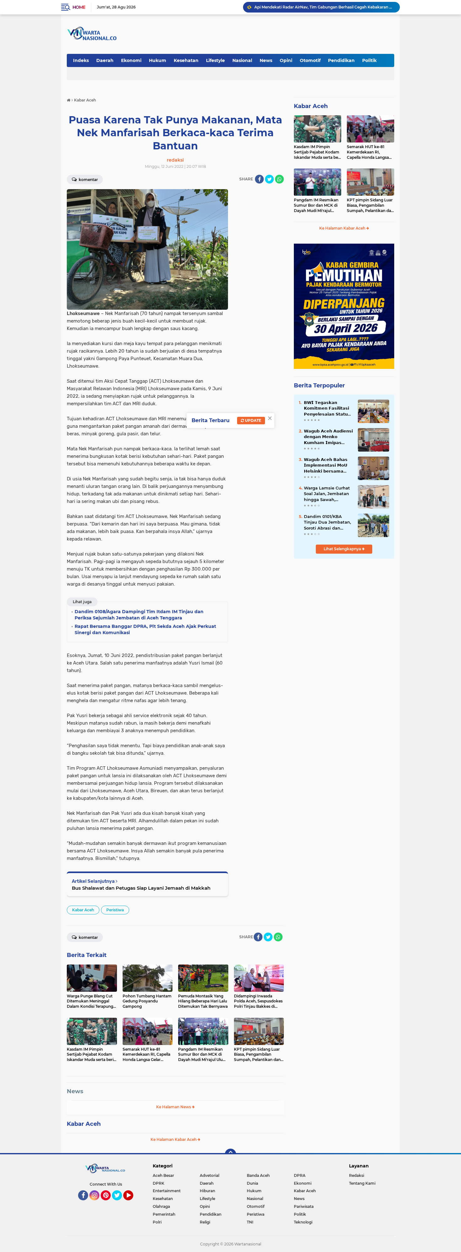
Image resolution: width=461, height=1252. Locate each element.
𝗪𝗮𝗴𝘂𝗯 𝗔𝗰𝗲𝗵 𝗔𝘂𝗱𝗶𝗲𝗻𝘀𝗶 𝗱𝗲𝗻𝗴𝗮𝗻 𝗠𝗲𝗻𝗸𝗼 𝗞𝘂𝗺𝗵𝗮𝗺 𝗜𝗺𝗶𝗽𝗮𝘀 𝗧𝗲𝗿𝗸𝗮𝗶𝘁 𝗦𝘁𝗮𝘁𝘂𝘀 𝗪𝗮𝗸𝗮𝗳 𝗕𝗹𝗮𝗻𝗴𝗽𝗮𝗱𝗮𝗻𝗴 (328, 436)
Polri (157, 1222)
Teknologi (303, 1222)
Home (78, 7)
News (266, 60)
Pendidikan (341, 60)
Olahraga (161, 1206)
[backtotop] (230, 1154)
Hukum (157, 60)
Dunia (252, 1183)
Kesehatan (186, 60)
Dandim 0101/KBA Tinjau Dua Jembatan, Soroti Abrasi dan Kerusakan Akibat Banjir (327, 522)
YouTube (132, 1203)
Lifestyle (215, 60)
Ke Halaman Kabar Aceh (174, 1139)
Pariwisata (304, 1206)
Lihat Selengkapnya (343, 548)
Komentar (88, 179)
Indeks (81, 60)
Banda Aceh (258, 1175)
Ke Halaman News (174, 1107)
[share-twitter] (269, 179)
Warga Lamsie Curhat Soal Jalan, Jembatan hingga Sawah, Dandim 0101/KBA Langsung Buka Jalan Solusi (327, 493)
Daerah (105, 60)
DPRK (158, 1183)
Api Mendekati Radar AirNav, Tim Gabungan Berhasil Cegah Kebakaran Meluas (324, 7)
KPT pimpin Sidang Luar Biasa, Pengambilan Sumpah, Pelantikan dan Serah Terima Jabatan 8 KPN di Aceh (370, 205)
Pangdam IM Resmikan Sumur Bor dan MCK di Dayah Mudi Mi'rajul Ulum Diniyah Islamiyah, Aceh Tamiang (317, 205)
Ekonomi (131, 60)
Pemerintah (164, 1214)
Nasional (242, 60)
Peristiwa (115, 910)
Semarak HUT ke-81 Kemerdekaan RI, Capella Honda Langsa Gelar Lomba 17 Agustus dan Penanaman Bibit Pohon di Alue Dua (369, 152)
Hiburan (207, 1190)
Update (252, 420)
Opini (286, 60)
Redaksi (356, 1175)
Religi (205, 1222)
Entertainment (167, 1190)
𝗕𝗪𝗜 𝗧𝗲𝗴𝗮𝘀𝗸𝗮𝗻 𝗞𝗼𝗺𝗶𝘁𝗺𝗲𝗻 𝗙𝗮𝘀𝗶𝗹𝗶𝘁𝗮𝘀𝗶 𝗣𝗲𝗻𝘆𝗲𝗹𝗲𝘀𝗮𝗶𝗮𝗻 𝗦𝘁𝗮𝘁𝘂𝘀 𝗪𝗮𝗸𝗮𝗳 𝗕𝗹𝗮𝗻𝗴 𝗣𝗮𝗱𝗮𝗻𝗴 (327, 408)
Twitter (120, 1203)
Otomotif (310, 60)
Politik (369, 60)
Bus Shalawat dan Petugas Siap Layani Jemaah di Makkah (141, 888)
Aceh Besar (163, 1175)
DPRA (299, 1175)
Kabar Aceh (83, 910)
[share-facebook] (259, 179)
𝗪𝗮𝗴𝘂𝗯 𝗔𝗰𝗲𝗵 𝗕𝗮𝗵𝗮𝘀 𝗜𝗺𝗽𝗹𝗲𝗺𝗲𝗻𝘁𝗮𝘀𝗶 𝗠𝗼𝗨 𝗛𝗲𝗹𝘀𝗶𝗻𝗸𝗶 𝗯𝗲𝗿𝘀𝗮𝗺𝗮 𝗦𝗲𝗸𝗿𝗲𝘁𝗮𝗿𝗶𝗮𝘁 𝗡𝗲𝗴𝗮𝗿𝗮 (325, 465)
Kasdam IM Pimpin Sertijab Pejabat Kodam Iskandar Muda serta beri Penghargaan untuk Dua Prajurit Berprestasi (317, 152)
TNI (250, 1222)
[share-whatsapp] (279, 179)
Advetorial (209, 1175)
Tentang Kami (362, 1183)
